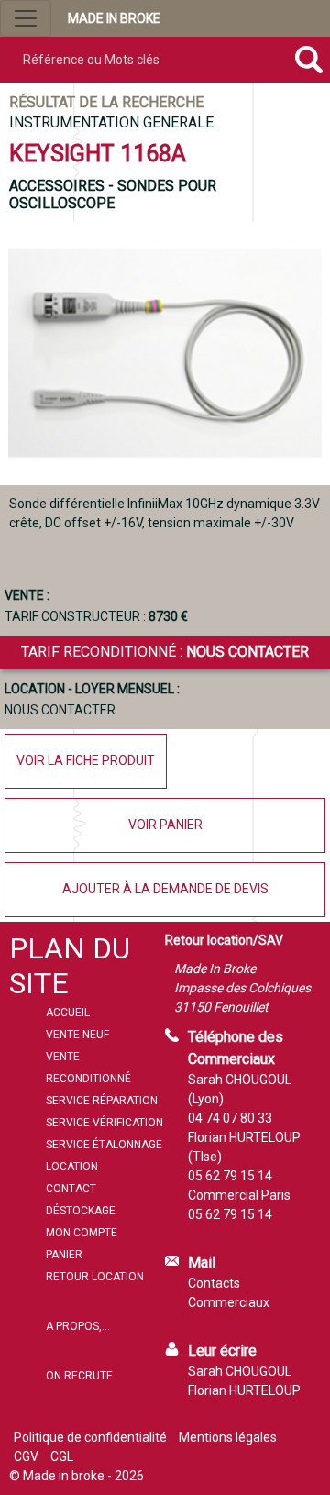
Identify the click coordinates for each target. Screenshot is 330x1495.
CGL (61, 1456)
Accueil (68, 1012)
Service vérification (104, 1122)
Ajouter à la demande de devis (165, 888)
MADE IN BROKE (114, 18)
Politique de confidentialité (90, 1437)
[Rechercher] (308, 60)
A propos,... (78, 1326)
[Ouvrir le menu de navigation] (25, 18)
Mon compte (81, 1232)
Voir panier (165, 824)
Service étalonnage (104, 1144)
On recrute (79, 1375)
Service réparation (102, 1100)
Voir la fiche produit (85, 760)
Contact (71, 1188)
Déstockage (81, 1210)
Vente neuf (77, 1034)
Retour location (95, 1276)
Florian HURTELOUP (244, 1390)
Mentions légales (228, 1437)
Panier (64, 1254)
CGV (26, 1456)
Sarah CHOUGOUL (240, 1371)
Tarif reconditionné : (165, 651)
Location (72, 1166)
